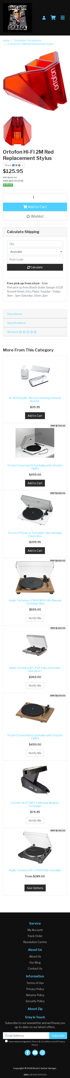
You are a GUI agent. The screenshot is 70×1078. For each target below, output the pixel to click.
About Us (35, 956)
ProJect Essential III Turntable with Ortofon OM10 (35, 467)
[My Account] (44, 17)
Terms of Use (35, 983)
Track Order (35, 936)
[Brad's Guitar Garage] (17, 17)
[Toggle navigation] (62, 17)
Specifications (16, 322)
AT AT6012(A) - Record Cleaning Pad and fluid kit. (35, 399)
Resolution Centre (35, 942)
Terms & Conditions (42, 1041)
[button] (35, 216)
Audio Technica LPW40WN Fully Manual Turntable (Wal (35, 602)
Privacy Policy (35, 989)
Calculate (36, 267)
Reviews (13, 331)
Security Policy (35, 1001)
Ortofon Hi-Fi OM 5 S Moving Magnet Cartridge (35, 804)
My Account (35, 930)
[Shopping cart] (53, 17)
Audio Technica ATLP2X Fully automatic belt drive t (35, 669)
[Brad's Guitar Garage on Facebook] (28, 1053)
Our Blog (35, 962)
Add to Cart (37, 207)
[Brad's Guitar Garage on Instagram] (42, 1053)
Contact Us (35, 968)
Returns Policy (35, 995)
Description (14, 314)
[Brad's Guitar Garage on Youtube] (35, 1053)
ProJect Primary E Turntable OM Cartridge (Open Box (35, 534)
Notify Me (35, 618)
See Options (35, 888)
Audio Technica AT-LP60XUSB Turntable (35, 870)
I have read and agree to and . (36, 1043)
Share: (8, 165)
